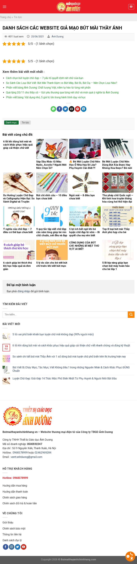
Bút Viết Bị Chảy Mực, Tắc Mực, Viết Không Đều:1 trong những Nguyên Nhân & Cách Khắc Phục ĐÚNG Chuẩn (71, 369)
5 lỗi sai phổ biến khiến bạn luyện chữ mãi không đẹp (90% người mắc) (53, 334)
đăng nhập (24, 291)
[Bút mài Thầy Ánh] (68, 6)
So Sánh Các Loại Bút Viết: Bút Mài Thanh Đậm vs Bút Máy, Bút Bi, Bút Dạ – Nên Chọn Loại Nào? (61, 82)
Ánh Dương (57, 36)
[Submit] (131, 314)
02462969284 (43, 452)
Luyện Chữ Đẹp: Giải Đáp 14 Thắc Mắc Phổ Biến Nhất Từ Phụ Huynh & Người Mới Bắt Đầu (65, 378)
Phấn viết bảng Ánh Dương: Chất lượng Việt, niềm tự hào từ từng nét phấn (48, 87)
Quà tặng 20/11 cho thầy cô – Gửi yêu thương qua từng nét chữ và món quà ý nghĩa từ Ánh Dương (62, 92)
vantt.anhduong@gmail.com (26, 457)
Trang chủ (5, 17)
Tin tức (18, 17)
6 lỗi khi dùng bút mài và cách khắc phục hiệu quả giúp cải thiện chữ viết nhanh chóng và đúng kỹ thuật (71, 345)
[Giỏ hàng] (131, 6)
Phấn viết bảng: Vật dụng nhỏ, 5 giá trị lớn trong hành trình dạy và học (46, 97)
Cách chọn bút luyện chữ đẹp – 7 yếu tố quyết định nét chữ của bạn (44, 78)
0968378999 (20, 452)
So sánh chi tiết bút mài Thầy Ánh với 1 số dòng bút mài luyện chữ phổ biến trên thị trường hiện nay (69, 356)
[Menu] (5, 7)
